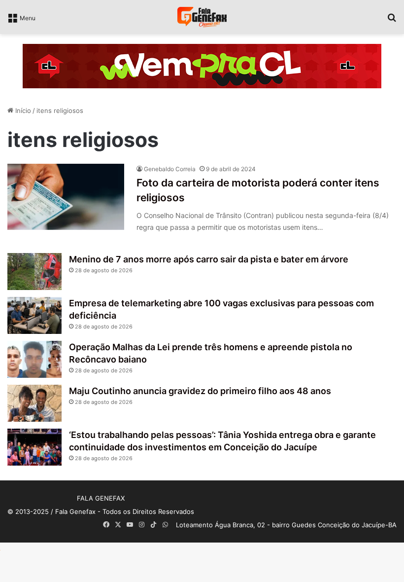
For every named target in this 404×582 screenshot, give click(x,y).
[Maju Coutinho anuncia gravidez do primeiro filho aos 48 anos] (34, 403)
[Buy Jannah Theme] (202, 66)
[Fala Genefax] (202, 17)
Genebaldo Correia (170, 169)
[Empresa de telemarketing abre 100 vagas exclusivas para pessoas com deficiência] (34, 315)
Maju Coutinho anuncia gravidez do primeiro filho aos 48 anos (200, 391)
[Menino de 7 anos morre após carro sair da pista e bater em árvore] (34, 271)
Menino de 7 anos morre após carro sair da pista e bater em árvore (208, 259)
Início (22, 110)
